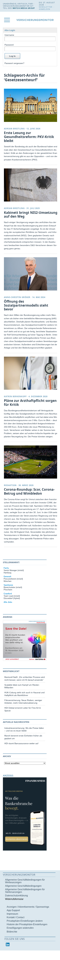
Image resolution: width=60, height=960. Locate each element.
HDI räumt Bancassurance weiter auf (21, 743)
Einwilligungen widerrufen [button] (20, 928)
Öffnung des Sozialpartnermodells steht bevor (26, 305)
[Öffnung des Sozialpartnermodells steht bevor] (31, 273)
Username (9, 35)
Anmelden (44, 9)
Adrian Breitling (14, 128)
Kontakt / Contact (15, 917)
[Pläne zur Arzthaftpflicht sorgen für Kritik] (31, 373)
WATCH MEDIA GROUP (24, 8)
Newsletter (45, 7)
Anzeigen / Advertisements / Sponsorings (28, 907)
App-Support (13, 910)
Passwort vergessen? (14, 63)
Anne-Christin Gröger (17, 297)
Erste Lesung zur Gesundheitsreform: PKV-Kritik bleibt (29, 137)
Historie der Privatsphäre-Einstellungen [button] (27, 924)
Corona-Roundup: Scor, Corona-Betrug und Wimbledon (29, 491)
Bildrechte (12, 931)
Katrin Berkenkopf (15, 396)
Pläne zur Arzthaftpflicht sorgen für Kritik (30, 402)
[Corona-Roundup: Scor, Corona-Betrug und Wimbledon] (31, 462)
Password (9, 45)
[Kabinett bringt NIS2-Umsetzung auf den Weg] (31, 185)
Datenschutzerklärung (16, 895)
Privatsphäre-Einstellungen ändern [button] (25, 921)
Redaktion (10, 485)
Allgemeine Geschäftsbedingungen (23, 886)
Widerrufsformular (14, 899)
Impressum (12, 914)
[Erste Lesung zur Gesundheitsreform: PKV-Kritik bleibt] (31, 105)
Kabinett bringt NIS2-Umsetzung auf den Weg (30, 214)
